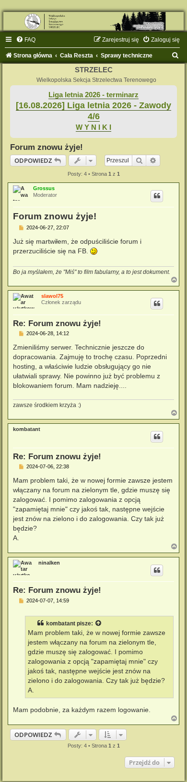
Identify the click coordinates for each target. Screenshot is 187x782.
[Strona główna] (93, 21)
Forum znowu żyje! (46, 147)
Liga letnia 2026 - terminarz (93, 95)
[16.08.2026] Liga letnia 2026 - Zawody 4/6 (93, 111)
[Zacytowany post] (98, 623)
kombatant (26, 429)
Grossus (44, 188)
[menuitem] (25, 39)
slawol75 (52, 296)
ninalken (49, 563)
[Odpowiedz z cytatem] (157, 196)
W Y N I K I (93, 127)
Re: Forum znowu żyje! (57, 323)
